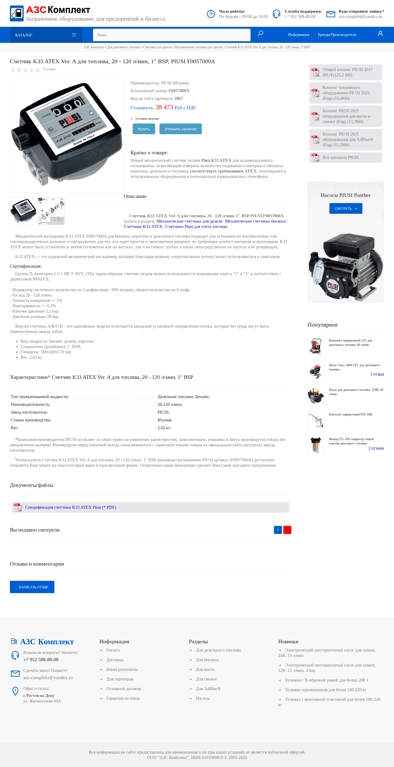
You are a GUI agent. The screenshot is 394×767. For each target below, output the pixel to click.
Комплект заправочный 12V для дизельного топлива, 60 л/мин (350, 343)
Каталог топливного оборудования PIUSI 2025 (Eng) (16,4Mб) (346, 92)
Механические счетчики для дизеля (198, 47)
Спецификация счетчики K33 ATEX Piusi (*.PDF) (70, 507)
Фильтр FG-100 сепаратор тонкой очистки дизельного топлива (351, 441)
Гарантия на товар (122, 698)
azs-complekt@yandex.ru (360, 16)
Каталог (23, 35)
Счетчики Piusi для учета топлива (196, 226)
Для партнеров (119, 679)
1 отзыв (377, 374)
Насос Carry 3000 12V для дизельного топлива (354, 367)
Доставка (114, 659)
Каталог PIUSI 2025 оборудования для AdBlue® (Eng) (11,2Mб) (348, 139)
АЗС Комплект (94, 47)
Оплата (112, 650)
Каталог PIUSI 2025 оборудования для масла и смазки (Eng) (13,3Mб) (346, 116)
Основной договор (123, 688)
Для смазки (206, 679)
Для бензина (207, 659)
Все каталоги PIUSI (341, 157)
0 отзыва (49, 69)
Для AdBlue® (208, 688)
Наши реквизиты (121, 669)
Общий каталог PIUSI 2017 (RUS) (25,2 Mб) (348, 72)
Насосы (202, 698)
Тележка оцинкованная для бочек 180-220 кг (325, 689)
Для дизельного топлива (123, 47)
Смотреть (343, 209)
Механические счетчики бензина (255, 221)
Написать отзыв (33, 587)
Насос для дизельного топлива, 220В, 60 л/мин (356, 392)
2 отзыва (376, 448)
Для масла (204, 669)
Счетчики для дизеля (157, 47)
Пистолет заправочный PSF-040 (350, 414)
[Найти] (260, 34)
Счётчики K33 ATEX (143, 226)
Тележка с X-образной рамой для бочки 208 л (326, 680)
